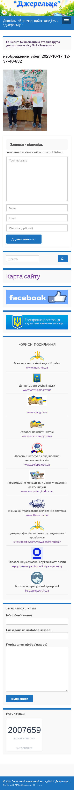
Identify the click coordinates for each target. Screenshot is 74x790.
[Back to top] (65, 765)
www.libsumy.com (37, 515)
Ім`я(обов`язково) (19, 615)
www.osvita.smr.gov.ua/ (37, 436)
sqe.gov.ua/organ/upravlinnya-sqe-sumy (37, 566)
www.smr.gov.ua (37, 412)
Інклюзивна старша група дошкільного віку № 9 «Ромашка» (33, 43)
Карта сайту (23, 276)
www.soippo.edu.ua (37, 464)
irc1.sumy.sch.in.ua (37, 590)
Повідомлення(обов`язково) (26, 644)
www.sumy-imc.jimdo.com (37, 491)
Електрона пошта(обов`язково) (28, 630)
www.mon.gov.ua (37, 367)
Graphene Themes (31, 785)
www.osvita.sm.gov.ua (37, 390)
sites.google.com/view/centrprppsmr (37, 541)
